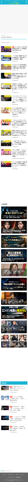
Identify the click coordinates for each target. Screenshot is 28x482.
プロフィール (11, 477)
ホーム (5, 474)
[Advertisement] (14, 19)
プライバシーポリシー (20, 474)
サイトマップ (11, 474)
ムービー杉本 (14, 3)
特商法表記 (18, 477)
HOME (3, 470)
